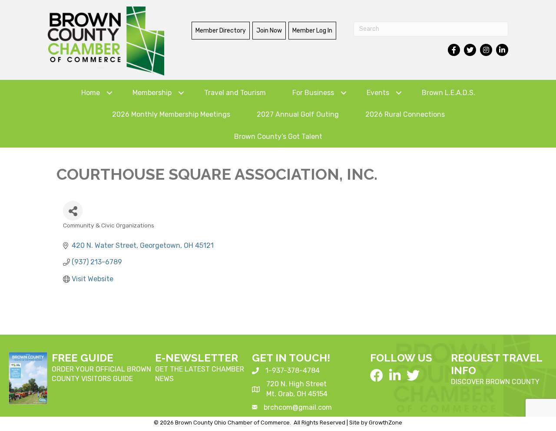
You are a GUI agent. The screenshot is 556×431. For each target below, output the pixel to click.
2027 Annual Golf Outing (298, 114)
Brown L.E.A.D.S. (448, 93)
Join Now (269, 30)
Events (378, 93)
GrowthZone (385, 422)
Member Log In (312, 30)
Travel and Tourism (235, 93)
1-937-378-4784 (292, 370)
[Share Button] (73, 210)
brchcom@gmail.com (298, 407)
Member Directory (220, 30)
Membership (152, 93)
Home (90, 93)
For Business (313, 93)
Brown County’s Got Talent (278, 136)
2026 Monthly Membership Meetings (171, 114)
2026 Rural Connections (405, 114)
